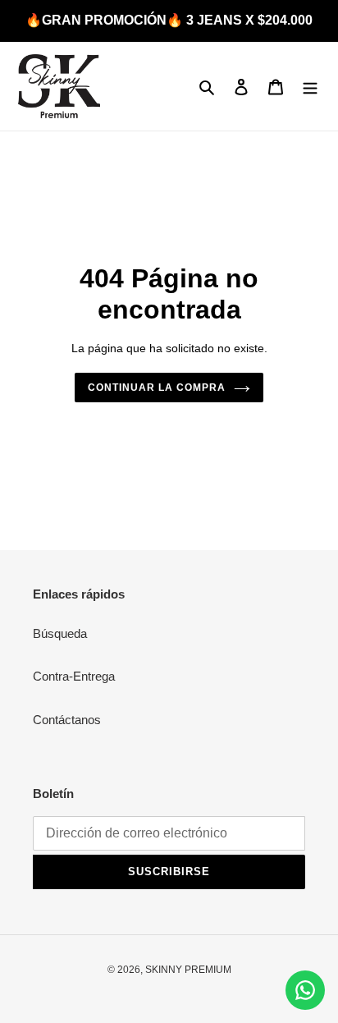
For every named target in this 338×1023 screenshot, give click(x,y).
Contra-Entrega (74, 676)
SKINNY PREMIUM (188, 969)
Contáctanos (67, 720)
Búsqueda (60, 633)
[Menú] (310, 86)
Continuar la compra (156, 387)
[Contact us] (305, 990)
